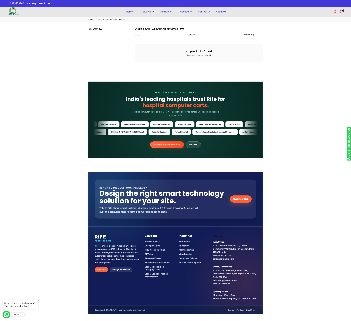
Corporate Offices (188, 258)
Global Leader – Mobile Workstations (156, 275)
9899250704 (17, 3)
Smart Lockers (152, 241)
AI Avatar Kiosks (153, 258)
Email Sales (251, 310)
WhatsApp (101, 269)
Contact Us (204, 11)
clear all (207, 55)
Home (129, 11)
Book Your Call (240, 199)
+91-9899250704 (222, 255)
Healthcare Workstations (157, 262)
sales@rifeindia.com (121, 269)
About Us (221, 11)
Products (184, 11)
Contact (231, 310)
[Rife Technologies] (14, 11)
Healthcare (184, 241)
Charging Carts (152, 245)
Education (184, 245)
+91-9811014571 (221, 283)
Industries (165, 11)
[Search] (335, 12)
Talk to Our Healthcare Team (167, 144)
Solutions (146, 11)
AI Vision (149, 254)
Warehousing (185, 254)
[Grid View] (136, 34)
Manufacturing (186, 249)
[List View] (139, 34)
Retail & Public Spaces (190, 262)
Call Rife (193, 145)
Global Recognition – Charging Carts (155, 268)
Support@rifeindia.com (225, 280)
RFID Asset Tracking (155, 249)
